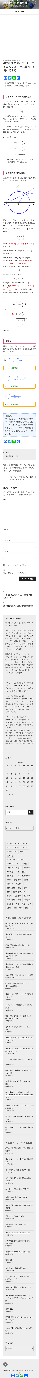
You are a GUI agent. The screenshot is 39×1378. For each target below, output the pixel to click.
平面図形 (10, 884)
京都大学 (27, 868)
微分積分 (8, 456)
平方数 (26, 880)
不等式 (18, 868)
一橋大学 (24, 864)
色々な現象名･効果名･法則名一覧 (17, 1170)
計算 (17, 456)
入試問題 (10, 872)
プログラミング (12, 864)
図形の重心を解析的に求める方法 (17, 945)
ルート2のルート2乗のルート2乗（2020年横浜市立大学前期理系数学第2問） (19, 1094)
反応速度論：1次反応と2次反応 (16, 1224)
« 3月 (11, 794)
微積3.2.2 (8, 1260)
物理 (19, 900)
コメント (7, 500)
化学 (17, 876)
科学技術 (27, 900)
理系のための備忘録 (15, 3)
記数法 (9, 908)
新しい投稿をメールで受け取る (14, 573)
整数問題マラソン (19, 892)
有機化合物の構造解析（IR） (16, 1268)
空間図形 (10, 904)
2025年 (9, 852)
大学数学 (17, 880)
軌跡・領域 (18, 908)
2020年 (9, 848)
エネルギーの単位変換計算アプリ (17, 1189)
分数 (17, 872)
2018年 (17, 844)
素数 (23, 904)
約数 (17, 904)
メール (6, 540)
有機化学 (17, 896)
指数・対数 (11, 888)
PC (16, 852)
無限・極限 (11, 900)
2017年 (9, 844)
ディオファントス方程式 (15, 860)
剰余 (23, 872)
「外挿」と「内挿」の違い (15, 1216)
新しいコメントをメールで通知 (14, 565)
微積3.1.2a (9, 1309)
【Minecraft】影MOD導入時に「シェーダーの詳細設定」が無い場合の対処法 (19, 1298)
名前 (6, 529)
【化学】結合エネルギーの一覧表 (17, 1233)
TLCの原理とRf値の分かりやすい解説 (19, 975)
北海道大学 (26, 876)
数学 (7, 452)
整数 (8, 892)
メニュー (21, 11)
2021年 (17, 848)
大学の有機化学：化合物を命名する (18, 1287)
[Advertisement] (19, 35)
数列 (19, 888)
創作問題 (10, 876)
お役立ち (10, 856)
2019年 (25, 844)
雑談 (26, 908)
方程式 (9, 896)
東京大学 (27, 896)
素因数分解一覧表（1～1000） (16, 1197)
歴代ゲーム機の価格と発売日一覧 (17, 1252)
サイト (5, 551)
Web (21, 852)
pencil (18, 60)
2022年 (25, 848)
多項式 (9, 880)
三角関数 (10, 868)
